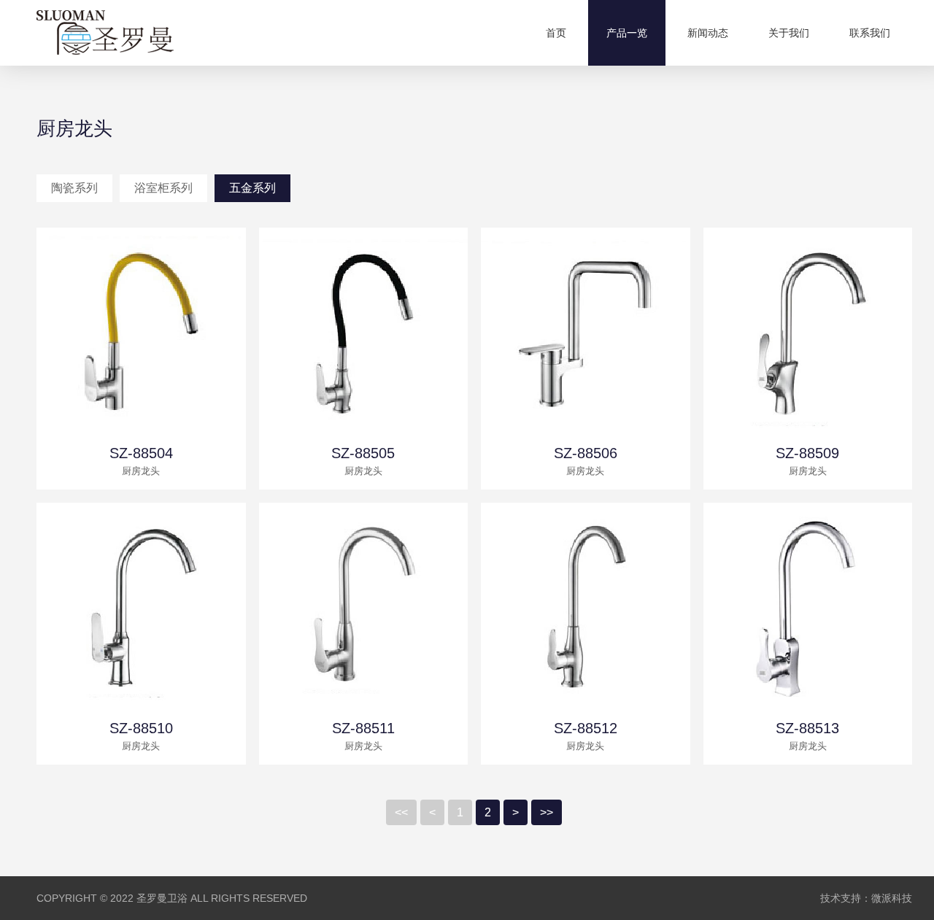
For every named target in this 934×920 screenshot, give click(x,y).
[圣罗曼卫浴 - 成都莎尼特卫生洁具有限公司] (105, 32)
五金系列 (252, 188)
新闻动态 (707, 33)
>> (546, 812)
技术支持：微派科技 (866, 898)
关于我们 (788, 33)
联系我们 (869, 33)
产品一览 (626, 33)
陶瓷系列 (74, 188)
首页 (556, 33)
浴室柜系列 (163, 188)
